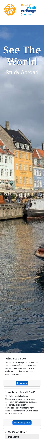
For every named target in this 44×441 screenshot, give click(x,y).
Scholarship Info (22, 422)
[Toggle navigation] (4, 21)
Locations (22, 383)
